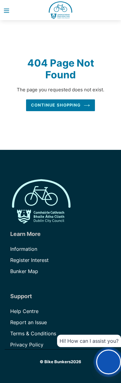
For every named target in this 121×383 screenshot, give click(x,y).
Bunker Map (24, 271)
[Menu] (6, 10)
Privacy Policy (26, 345)
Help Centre (24, 311)
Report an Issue (28, 322)
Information (23, 249)
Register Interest (29, 260)
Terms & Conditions (33, 333)
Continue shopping (56, 104)
